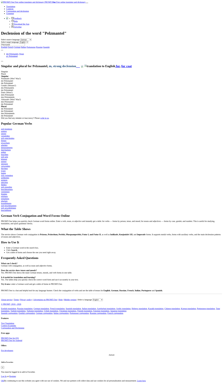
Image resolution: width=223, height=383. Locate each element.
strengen (4, 164)
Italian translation (89, 308)
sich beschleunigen (8, 206)
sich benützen (6, 129)
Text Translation (7, 323)
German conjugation (44, 313)
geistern (4, 180)
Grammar (10, 13)
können (4, 159)
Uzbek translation (51, 311)
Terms (16, 300)
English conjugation (27, 313)
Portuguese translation (206, 308)
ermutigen (5, 199)
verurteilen (5, 136)
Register (12, 376)
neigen (3, 161)
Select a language (85, 300)
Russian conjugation (98, 313)
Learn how (141, 381)
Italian (23, 47)
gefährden (5, 178)
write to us (44, 118)
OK (2, 381)
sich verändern (7, 175)
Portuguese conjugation (79, 313)
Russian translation (25, 308)
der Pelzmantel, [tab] (15, 55)
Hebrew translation (139, 308)
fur (117, 66)
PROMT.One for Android (11, 340)
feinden (4, 194)
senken (4, 131)
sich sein (4, 157)
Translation (10, 6)
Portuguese (31, 47)
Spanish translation (73, 308)
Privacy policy (26, 300)
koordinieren (6, 203)
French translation (57, 308)
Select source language (10, 39)
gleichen (4, 182)
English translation (8, 308)
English (4, 47)
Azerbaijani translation (106, 308)
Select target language (10, 42)
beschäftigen (6, 210)
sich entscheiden (7, 138)
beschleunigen (7, 189)
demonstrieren (7, 148)
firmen (3, 141)
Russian (39, 47)
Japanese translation (118, 311)
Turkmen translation (35, 311)
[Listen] (78, 66)
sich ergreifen (6, 187)
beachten (4, 154)
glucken (4, 201)
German (17, 47)
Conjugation (17, 11)
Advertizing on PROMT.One (45, 300)
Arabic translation (123, 308)
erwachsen (5, 143)
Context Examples (8, 326)
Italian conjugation (61, 313)
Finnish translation (84, 311)
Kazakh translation (155, 308)
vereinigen (5, 192)
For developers (7, 350)
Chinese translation (172, 308)
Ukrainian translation (67, 311)
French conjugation (115, 313)
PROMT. (65, 2)
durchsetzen (6, 150)
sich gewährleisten (8, 208)
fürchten (4, 168)
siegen (3, 134)
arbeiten (4, 145)
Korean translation (188, 308)
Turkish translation (18, 311)
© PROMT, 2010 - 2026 (11, 304)
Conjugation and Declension (12, 328)
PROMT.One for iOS (10, 338)
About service (6, 300)
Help (16, 21)
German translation (41, 308)
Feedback (18, 18)
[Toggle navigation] (87, 2)
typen (3, 171)
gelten (3, 152)
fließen (4, 185)
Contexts (9, 9)
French (10, 47)
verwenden (5, 166)
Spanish (46, 47)
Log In (4, 376)
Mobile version (70, 300)
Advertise (18, 27)
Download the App (21, 24)
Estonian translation (101, 311)
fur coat (126, 66)
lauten (3, 173)
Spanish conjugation (9, 313)
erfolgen (4, 196)
